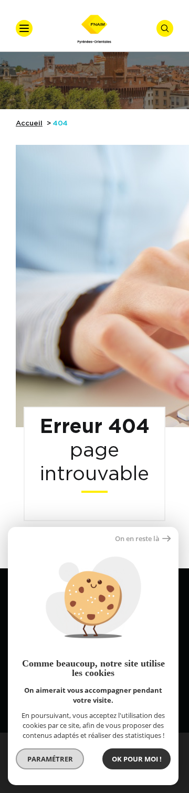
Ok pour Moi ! (137, 759)
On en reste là (137, 539)
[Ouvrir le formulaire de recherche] (164, 28)
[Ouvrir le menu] (24, 28)
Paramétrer (50, 759)
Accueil (29, 123)
